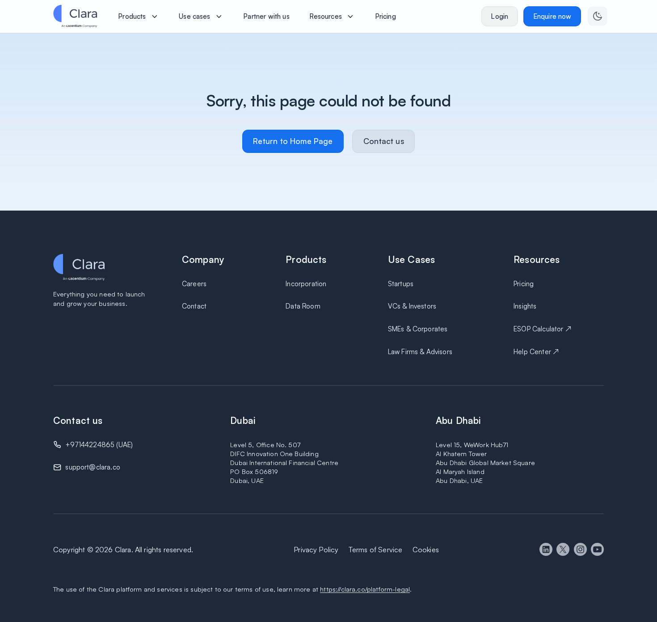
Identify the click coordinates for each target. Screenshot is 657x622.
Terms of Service (376, 549)
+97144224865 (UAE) (99, 444)
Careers (194, 283)
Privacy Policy (316, 549)
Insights (525, 306)
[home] (75, 16)
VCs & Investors (412, 306)
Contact (194, 306)
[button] (138, 16)
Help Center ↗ (536, 351)
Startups (400, 283)
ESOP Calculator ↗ (542, 329)
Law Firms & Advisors (420, 351)
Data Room (303, 306)
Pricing (524, 283)
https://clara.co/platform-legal (365, 589)
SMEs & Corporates (418, 329)
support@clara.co (92, 467)
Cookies (426, 549)
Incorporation (306, 283)
